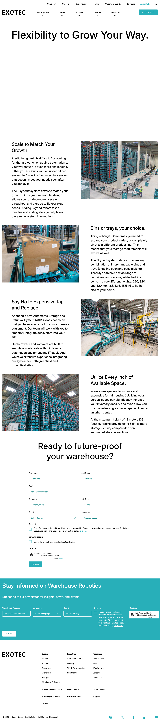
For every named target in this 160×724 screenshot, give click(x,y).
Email (32, 486)
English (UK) (145, 4)
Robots (45, 658)
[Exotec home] (15, 12)
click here (84, 531)
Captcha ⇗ (59, 558)
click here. (118, 625)
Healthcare (72, 673)
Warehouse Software (51, 682)
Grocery (70, 663)
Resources (115, 12)
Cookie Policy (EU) (33, 717)
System (62, 12)
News (96, 4)
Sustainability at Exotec (52, 689)
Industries (97, 12)
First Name (34, 473)
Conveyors (46, 668)
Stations (45, 663)
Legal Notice (18, 717)
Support (96, 696)
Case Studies (98, 658)
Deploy (45, 703)
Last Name (86, 473)
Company (51, 4)
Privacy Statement (50, 717)
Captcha (32, 548)
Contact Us (148, 12)
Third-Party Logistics (76, 668)
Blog (95, 663)
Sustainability (81, 4)
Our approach (43, 12)
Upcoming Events (113, 4)
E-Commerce (98, 689)
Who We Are (98, 668)
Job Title (85, 499)
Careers (65, 4)
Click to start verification (49, 555)
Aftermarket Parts (74, 658)
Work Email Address (11, 608)
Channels (79, 12)
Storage (45, 677)
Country (33, 512)
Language (85, 512)
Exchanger (46, 673)
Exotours (131, 4)
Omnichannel (73, 689)
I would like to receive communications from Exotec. (54, 542)
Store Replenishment (51, 696)
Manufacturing (74, 696)
